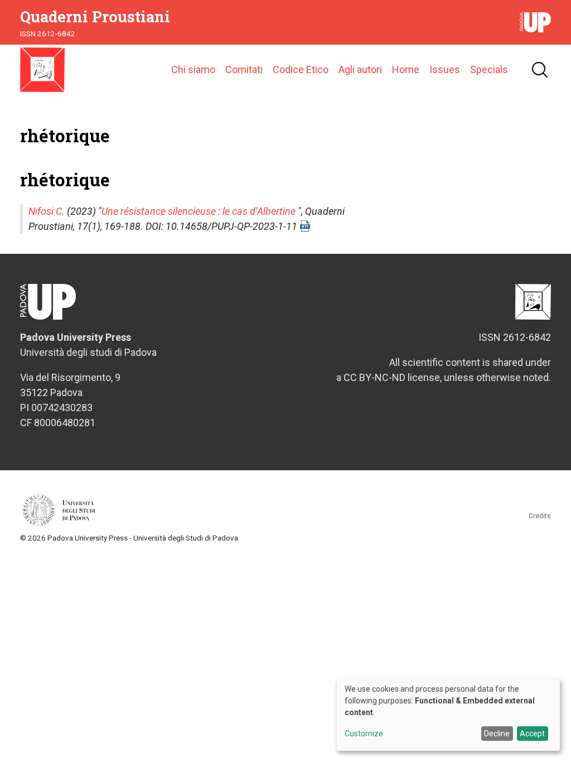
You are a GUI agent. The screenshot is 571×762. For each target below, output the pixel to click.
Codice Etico (300, 69)
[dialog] (448, 714)
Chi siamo (193, 69)
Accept (532, 733)
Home (405, 69)
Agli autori (360, 69)
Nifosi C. (46, 211)
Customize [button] (364, 734)
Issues (444, 69)
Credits (540, 516)
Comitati (244, 69)
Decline (497, 733)
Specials (489, 69)
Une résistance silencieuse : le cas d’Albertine (198, 211)
